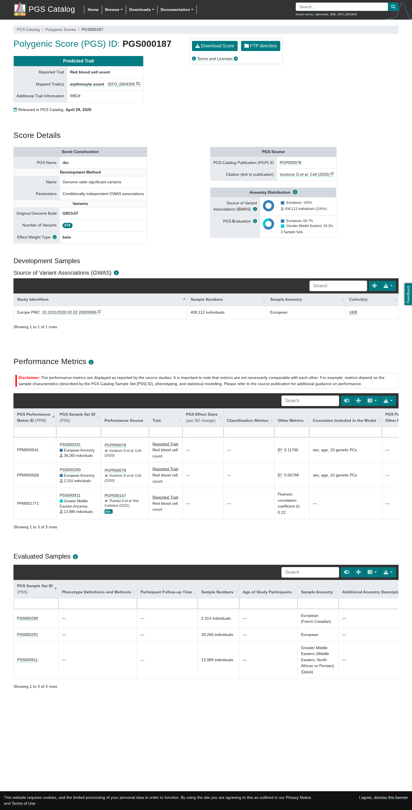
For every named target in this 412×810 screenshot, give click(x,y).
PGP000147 (115, 495)
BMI (332, 14)
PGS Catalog (28, 29)
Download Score (217, 45)
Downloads (140, 9)
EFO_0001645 (347, 14)
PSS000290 (70, 470)
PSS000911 (70, 495)
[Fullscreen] (374, 286)
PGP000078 (290, 162)
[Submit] (393, 7)
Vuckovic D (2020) (305, 174)
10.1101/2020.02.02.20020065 (69, 312)
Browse (112, 9)
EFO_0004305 (122, 84)
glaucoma (322, 14)
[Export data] (388, 286)
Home (93, 9)
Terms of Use (23, 803)
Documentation (175, 9)
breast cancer (304, 14)
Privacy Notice (298, 797)
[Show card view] (347, 400)
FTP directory (263, 45)
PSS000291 (70, 444)
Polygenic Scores (60, 29)
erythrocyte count (87, 84)
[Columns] (372, 400)
